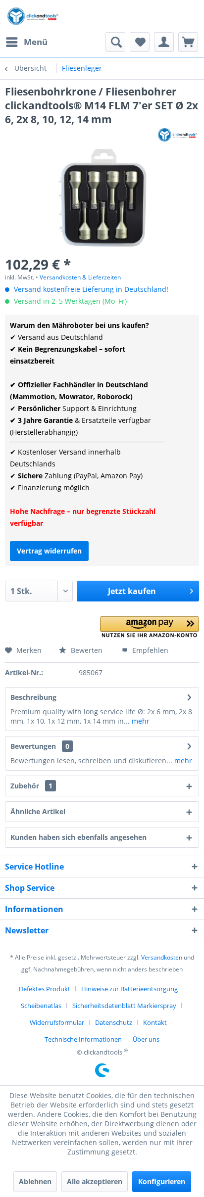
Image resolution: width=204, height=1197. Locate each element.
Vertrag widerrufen (49, 550)
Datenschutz (113, 1022)
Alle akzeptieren (94, 1181)
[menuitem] (26, 42)
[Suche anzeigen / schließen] (115, 42)
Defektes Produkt (44, 988)
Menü (36, 41)
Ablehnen (35, 1181)
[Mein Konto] (164, 42)
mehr (140, 721)
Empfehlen (149, 650)
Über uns (146, 1039)
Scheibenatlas (41, 1005)
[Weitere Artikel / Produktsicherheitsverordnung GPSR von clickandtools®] (178, 134)
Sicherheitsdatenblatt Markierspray (124, 1005)
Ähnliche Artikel (37, 811)
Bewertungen (33, 746)
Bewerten (85, 650)
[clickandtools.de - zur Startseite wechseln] (33, 16)
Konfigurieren (161, 1181)
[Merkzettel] (140, 42)
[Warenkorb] (188, 42)
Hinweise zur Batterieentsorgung (129, 988)
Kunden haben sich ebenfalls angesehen (78, 837)
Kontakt (155, 1022)
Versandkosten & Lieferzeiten (80, 277)
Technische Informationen (83, 1039)
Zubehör (31, 785)
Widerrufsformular (57, 1022)
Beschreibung (33, 697)
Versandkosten (161, 957)
